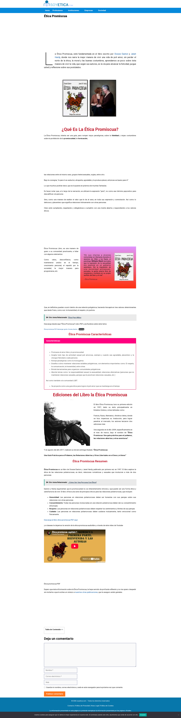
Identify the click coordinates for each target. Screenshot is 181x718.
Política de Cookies (107, 706)
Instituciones (73, 10)
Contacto (71, 706)
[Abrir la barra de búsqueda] (134, 10)
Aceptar (143, 715)
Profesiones (58, 10)
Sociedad (102, 10)
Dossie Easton (121, 54)
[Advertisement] (89, 36)
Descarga (81, 329)
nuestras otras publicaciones (86, 592)
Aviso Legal (95, 706)
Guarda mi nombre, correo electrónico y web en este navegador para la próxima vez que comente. (84, 687)
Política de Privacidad (82, 706)
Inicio (47, 10)
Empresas (89, 10)
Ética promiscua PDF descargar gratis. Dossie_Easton (60, 329)
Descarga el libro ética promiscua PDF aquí (61, 520)
